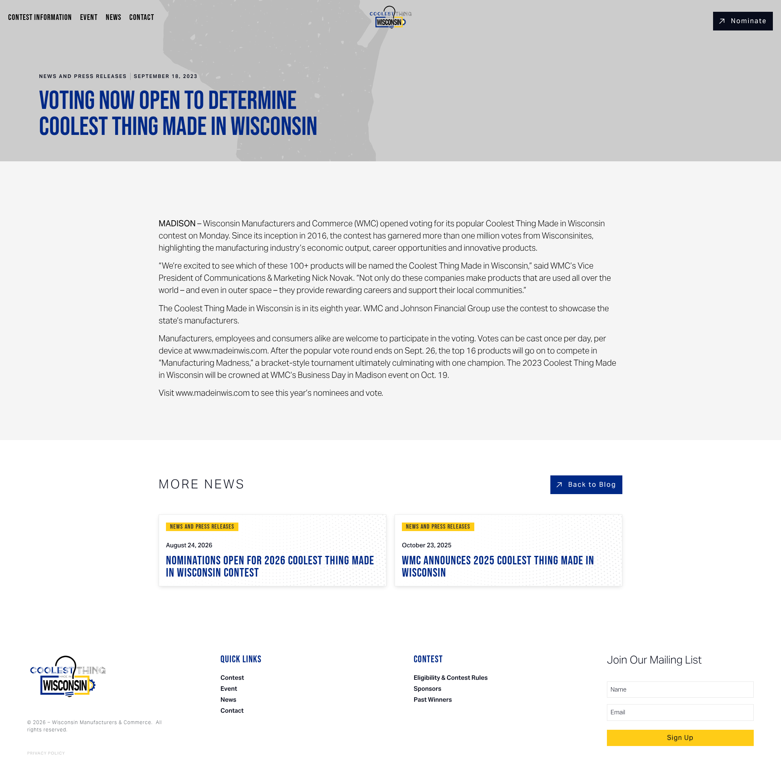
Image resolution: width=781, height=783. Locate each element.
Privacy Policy (46, 753)
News (113, 17)
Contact (141, 17)
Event (89, 17)
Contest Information (40, 17)
